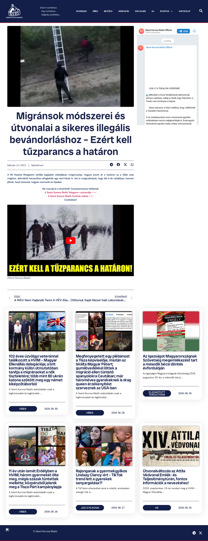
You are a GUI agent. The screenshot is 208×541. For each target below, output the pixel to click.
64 (153, 11)
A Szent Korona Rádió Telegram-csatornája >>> (71, 192)
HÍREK (95, 11)
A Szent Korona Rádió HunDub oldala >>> (70, 196)
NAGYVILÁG (123, 11)
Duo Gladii (140, 11)
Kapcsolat (184, 11)
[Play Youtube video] (70, 240)
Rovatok (164, 11)
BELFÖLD (108, 11)
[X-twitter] (200, 533)
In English (81, 11)
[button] (111, 164)
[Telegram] (194, 533)
